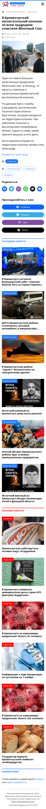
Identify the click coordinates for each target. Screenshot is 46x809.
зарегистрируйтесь (17, 782)
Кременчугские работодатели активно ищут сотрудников (20, 550)
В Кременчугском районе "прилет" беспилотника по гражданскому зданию (18, 369)
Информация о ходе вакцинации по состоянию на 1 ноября (22, 676)
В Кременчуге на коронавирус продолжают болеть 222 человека (22, 717)
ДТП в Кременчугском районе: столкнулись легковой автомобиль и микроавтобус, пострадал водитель (20, 325)
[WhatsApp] (25, 188)
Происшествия (9, 293)
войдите (39, 779)
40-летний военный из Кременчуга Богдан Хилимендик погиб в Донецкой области (22, 498)
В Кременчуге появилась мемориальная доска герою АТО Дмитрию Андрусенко (21, 592)
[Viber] (18, 188)
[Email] (39, 188)
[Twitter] (32, 188)
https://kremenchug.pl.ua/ (22, 801)
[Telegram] (11, 188)
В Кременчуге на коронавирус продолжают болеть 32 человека (22, 635)
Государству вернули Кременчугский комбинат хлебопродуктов (18, 759)
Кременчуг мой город (15, 154)
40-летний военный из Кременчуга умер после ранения (22, 412)
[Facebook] (4, 188)
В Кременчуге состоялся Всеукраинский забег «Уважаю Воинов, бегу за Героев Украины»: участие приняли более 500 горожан (22, 282)
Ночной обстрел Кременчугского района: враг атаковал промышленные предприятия (22, 454)
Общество (11, 161)
